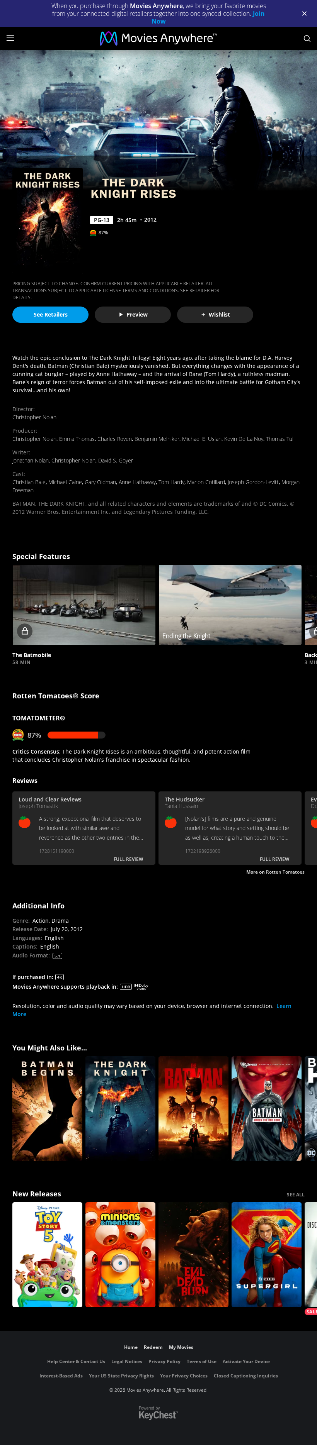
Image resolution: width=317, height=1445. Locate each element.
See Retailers (51, 314)
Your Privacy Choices (184, 1375)
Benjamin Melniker (157, 438)
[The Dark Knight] (120, 1108)
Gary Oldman (100, 482)
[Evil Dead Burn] (193, 1254)
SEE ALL (296, 1194)
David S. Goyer (115, 460)
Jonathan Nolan (30, 460)
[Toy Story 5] (47, 1254)
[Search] (307, 38)
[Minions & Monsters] (120, 1254)
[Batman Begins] (47, 1108)
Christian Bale (29, 482)
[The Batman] (193, 1108)
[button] (83, 605)
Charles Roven (114, 438)
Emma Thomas (77, 438)
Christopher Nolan (34, 417)
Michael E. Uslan (202, 438)
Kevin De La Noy (243, 438)
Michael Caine (65, 482)
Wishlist (219, 314)
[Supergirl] (267, 1254)
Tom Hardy (171, 482)
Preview (137, 314)
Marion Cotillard (206, 482)
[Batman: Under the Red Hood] (267, 1108)
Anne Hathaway (137, 482)
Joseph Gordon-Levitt (253, 482)
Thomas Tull (280, 438)
